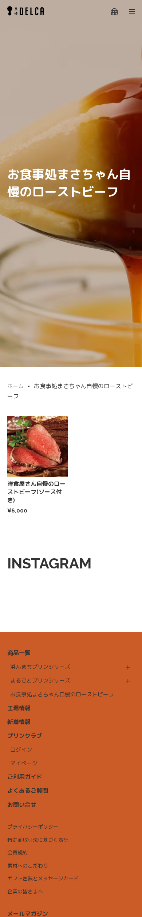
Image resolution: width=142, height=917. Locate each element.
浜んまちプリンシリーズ (40, 667)
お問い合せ (21, 804)
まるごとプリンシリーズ (40, 680)
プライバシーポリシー (32, 827)
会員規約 (17, 853)
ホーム (15, 386)
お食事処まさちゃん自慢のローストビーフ (62, 694)
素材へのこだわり (27, 866)
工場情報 (19, 708)
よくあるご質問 (27, 790)
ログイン (21, 750)
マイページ (24, 763)
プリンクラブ (24, 735)
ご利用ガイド (24, 776)
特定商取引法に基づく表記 (37, 840)
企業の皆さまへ (25, 891)
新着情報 (19, 722)
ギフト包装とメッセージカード (43, 878)
